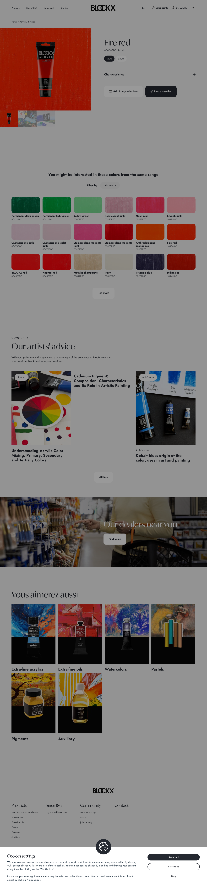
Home (14, 21)
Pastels (14, 827)
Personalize (173, 866)
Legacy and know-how (56, 812)
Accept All (174, 857)
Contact (64, 8)
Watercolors (17, 817)
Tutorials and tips (88, 812)
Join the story (86, 822)
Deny (173, 876)
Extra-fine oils (17, 822)
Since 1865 (31, 8)
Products (15, 8)
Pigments (15, 832)
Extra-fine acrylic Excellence (24, 812)
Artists (83, 817)
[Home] (103, 790)
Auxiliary (15, 837)
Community (49, 8)
